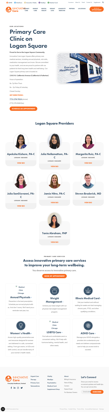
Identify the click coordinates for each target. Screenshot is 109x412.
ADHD (10, 3)
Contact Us (89, 2)
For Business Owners (70, 392)
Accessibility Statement (91, 409)
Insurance (71, 2)
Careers (66, 386)
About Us (77, 2)
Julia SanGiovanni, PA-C (21, 195)
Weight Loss (52, 9)
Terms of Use (80, 409)
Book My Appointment (54, 276)
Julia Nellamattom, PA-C (54, 155)
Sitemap (101, 409)
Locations (82, 8)
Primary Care (26, 9)
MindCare (19, 3)
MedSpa (43, 3)
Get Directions (16, 95)
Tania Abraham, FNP (54, 233)
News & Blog (68, 383)
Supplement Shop (53, 389)
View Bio (21, 163)
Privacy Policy (63, 409)
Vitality (49, 376)
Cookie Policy (72, 409)
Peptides (72, 8)
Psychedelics (51, 383)
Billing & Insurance (70, 379)
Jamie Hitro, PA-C (54, 193)
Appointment (97, 10)
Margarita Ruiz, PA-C (88, 154)
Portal (83, 2)
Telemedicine (35, 386)
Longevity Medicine (62, 9)
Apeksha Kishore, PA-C (21, 154)
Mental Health (43, 9)
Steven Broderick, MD (88, 193)
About (66, 376)
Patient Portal (68, 389)
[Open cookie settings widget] (3, 409)
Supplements (97, 2)
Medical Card (54, 3)
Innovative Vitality (31, 3)
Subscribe (97, 392)
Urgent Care (35, 9)
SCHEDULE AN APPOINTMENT (23, 109)
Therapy (33, 379)
